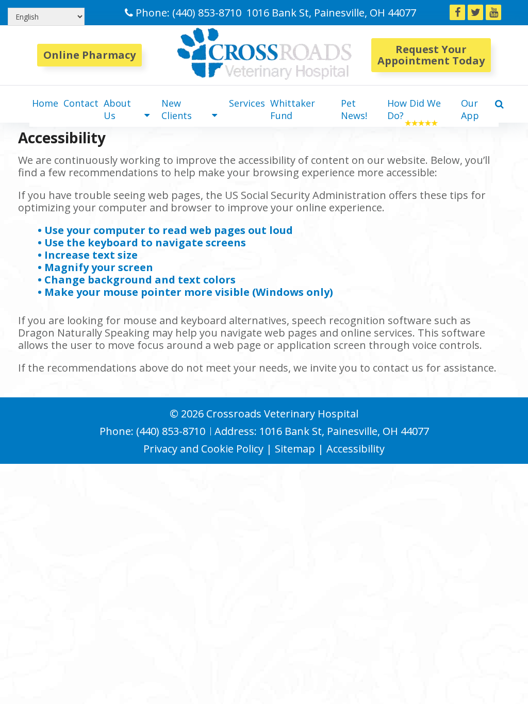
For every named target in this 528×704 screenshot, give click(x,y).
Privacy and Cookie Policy (203, 449)
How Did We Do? (414, 109)
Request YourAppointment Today (431, 55)
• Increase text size (89, 255)
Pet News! (354, 109)
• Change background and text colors (138, 280)
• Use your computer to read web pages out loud (166, 230)
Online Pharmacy (89, 55)
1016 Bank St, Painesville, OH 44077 (331, 13)
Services (247, 103)
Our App (470, 109)
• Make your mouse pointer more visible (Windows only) (185, 292)
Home (45, 103)
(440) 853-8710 (206, 13)
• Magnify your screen (97, 267)
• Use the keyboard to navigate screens (143, 242)
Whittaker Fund (292, 109)
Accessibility (355, 449)
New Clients (176, 109)
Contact (80, 103)
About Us (117, 109)
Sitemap (295, 449)
